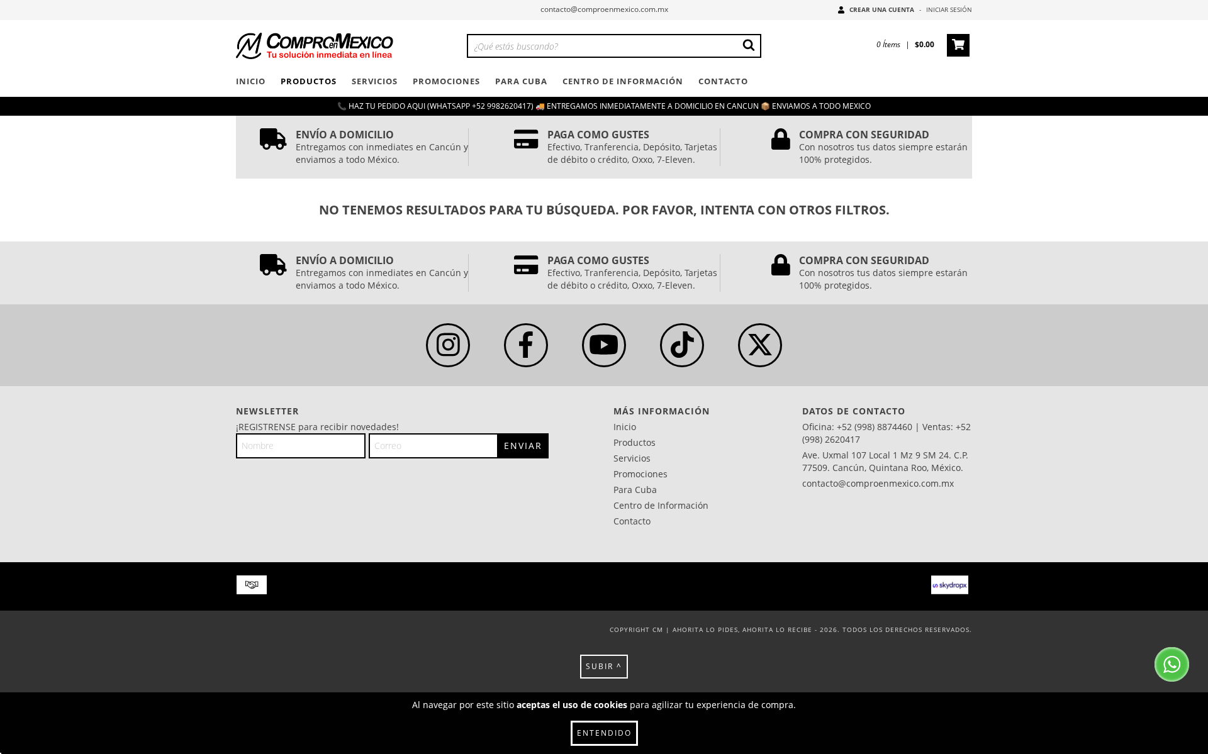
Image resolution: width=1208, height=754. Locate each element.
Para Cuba (521, 81)
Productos (309, 81)
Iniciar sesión (949, 9)
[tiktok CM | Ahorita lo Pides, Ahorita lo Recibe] (682, 345)
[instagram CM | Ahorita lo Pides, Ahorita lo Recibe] (448, 345)
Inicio (251, 81)
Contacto (723, 81)
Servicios (375, 81)
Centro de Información (622, 81)
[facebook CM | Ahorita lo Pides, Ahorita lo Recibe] (526, 345)
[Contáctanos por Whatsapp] (1172, 666)
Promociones (446, 81)
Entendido (604, 733)
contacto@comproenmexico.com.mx (604, 9)
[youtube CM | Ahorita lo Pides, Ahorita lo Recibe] (604, 345)
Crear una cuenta (881, 9)
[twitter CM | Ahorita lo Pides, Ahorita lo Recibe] (760, 345)
